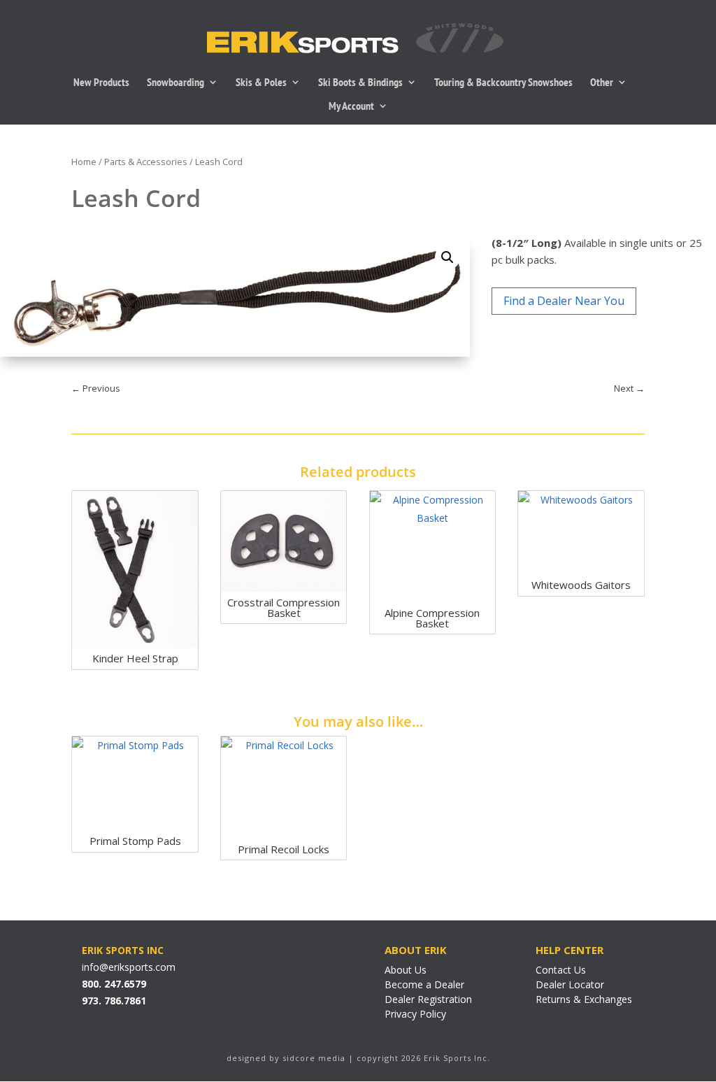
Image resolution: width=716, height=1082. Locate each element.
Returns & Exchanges (584, 999)
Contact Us (561, 969)
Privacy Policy (415, 1013)
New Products (101, 83)
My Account (351, 107)
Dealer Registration (428, 999)
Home (83, 161)
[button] (447, 257)
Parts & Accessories (145, 161)
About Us (406, 969)
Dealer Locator (570, 984)
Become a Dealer (424, 984)
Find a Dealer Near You (563, 300)
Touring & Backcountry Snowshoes (503, 83)
